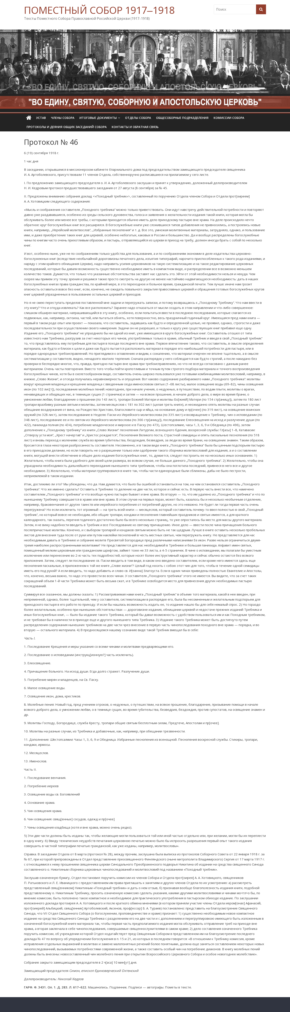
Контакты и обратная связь (135, 127)
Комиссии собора (229, 118)
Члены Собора (62, 118)
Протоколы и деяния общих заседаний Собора (67, 127)
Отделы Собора (138, 118)
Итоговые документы (98, 118)
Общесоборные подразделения (182, 118)
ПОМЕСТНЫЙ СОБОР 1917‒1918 (99, 10)
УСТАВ (41, 118)
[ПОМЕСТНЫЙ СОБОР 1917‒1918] (29, 117)
